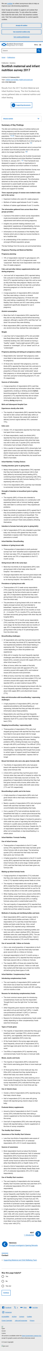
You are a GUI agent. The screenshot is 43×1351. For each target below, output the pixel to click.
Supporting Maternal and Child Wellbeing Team (20, 1260)
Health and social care (26, 79)
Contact (21, 1316)
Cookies (29, 1316)
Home (3, 57)
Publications (11, 57)
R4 (26, 151)
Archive (14, 1316)
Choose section (8, 118)
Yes (7, 1276)
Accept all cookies (21, 25)
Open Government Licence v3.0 (31, 1335)
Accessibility (5, 1316)
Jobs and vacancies (21, 1320)
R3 (31, 143)
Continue (6, 1293)
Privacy (32, 1320)
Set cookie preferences (22, 37)
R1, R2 (12, 135)
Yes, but (8, 1286)
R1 (22, 160)
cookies (9, 3)
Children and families (12, 79)
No (7, 1281)
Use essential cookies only (21, 32)
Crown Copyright (7, 1320)
